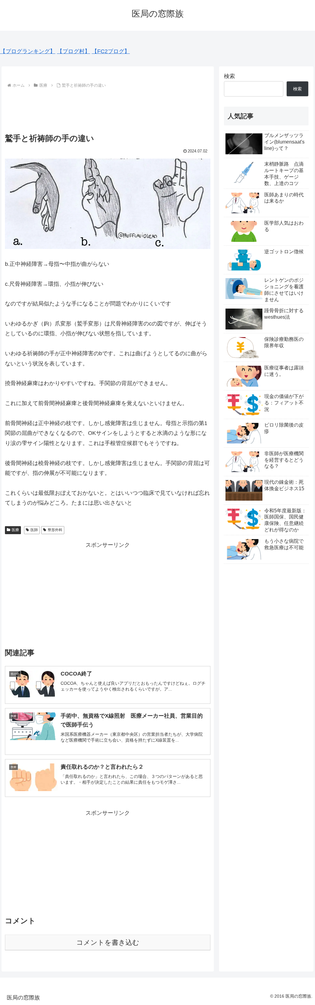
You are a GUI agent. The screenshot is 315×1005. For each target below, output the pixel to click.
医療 (15, 530)
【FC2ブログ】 (111, 51)
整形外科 (55, 530)
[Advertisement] (107, 108)
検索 (229, 76)
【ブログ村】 (73, 51)
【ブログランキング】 (27, 51)
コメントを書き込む (107, 942)
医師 (34, 530)
